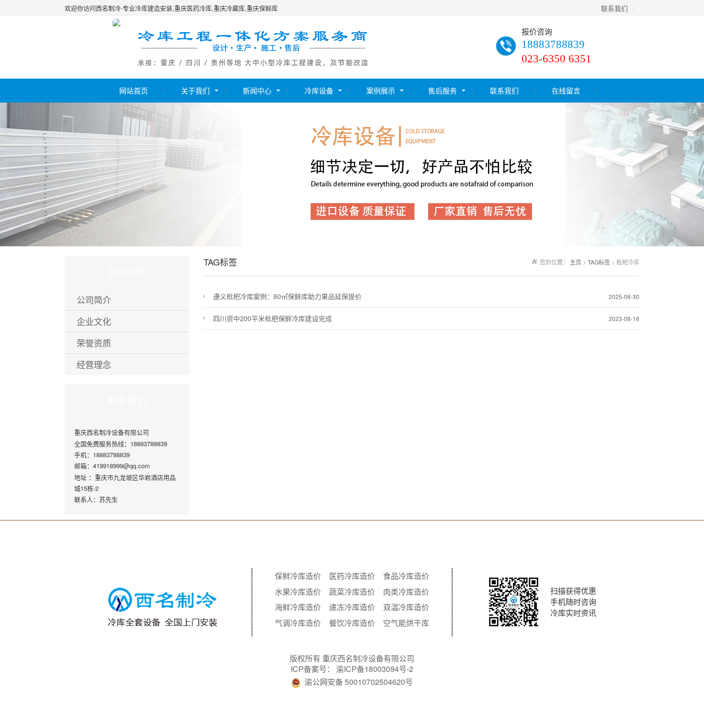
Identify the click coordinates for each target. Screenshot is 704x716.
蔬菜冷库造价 (352, 592)
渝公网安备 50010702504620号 (359, 681)
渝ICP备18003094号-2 (374, 668)
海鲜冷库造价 (298, 607)
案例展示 (380, 90)
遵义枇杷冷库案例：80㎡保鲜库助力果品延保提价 (426, 296)
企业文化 (94, 321)
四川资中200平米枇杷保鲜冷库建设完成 (426, 318)
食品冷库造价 (406, 576)
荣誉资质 (94, 342)
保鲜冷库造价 (298, 576)
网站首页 (133, 90)
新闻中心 (257, 90)
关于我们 (195, 90)
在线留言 (566, 90)
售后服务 (442, 90)
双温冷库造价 (406, 607)
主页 (575, 262)
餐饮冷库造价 (352, 623)
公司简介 (94, 299)
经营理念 (94, 364)
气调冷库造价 (298, 623)
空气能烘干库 (406, 623)
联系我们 (614, 8)
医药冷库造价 (352, 576)
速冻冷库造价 (352, 607)
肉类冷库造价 (406, 592)
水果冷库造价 (298, 592)
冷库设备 (319, 90)
